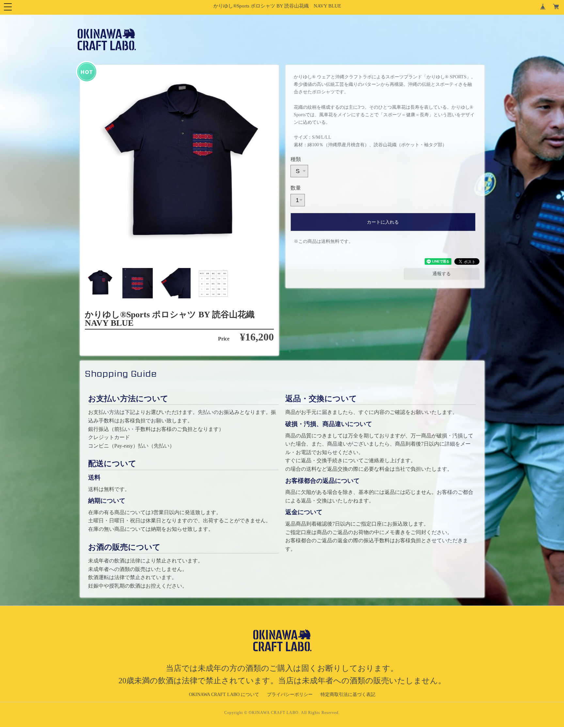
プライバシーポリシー (290, 694)
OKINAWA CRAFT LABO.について (224, 694)
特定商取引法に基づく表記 (348, 694)
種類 (295, 159)
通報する (441, 273)
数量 (295, 188)
